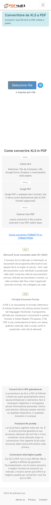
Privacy (32, 499)
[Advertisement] (25, 54)
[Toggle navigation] (43, 5)
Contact (43, 499)
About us (20, 499)
